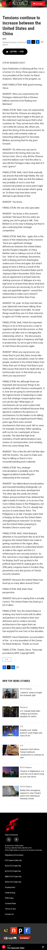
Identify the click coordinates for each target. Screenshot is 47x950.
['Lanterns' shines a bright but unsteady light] (11, 693)
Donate (38, 4)
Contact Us (9, 914)
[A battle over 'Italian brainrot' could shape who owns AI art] (11, 731)
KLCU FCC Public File (13, 871)
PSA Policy (9, 898)
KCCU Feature (26, 689)
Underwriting (10, 893)
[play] (3, 947)
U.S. (7, 659)
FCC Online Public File (13, 860)
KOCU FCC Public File (13, 882)
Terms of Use (10, 909)
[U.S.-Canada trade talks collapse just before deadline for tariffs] (11, 711)
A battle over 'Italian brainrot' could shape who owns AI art (31, 733)
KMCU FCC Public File (13, 877)
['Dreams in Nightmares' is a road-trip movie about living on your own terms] (11, 772)
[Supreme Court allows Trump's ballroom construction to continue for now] (11, 750)
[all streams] (43, 947)
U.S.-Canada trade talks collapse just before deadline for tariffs (30, 714)
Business (24, 707)
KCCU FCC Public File (13, 866)
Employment (10, 887)
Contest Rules (10, 903)
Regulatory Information (14, 855)
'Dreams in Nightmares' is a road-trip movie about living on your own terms (32, 774)
